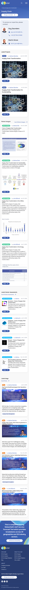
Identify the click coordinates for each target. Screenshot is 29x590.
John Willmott (16, 198)
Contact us (3, 569)
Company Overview (5, 565)
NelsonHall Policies (4, 585)
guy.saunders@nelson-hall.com (17, 32)
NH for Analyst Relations (6, 558)
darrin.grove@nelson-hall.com (17, 43)
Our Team (3, 567)
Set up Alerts (17, 560)
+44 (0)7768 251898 (16, 35)
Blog (2, 560)
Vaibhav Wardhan (13, 56)
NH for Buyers (4, 554)
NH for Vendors (4, 556)
